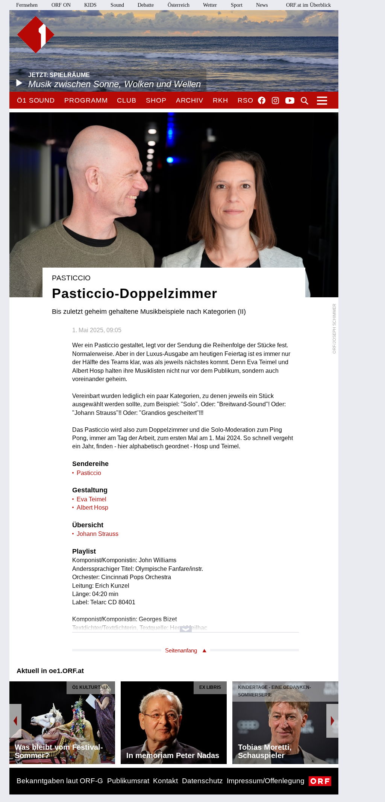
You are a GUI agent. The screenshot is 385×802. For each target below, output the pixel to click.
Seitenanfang (181, 650)
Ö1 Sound (36, 100)
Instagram (275, 100)
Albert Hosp (92, 507)
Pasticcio (89, 473)
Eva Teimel (91, 499)
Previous (15, 721)
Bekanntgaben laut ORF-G (60, 781)
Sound (117, 5)
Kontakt (165, 781)
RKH (220, 100)
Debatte (146, 5)
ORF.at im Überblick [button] (308, 5)
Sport (237, 5)
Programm (86, 100)
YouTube (289, 101)
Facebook (261, 100)
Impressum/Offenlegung (266, 781)
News (262, 5)
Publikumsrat (128, 781)
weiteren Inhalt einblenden (185, 626)
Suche (304, 100)
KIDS (90, 5)
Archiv (189, 100)
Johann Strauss (97, 534)
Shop (156, 100)
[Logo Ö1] (36, 34)
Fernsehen (27, 5)
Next (332, 721)
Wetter (210, 5)
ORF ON (61, 5)
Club (126, 100)
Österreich (178, 5)
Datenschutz (202, 781)
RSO (245, 100)
